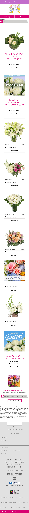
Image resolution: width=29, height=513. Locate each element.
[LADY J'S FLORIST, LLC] (14, 13)
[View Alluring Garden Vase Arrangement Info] (14, 39)
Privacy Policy (4, 507)
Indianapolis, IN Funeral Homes (9, 497)
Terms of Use (25, 507)
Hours (25, 512)
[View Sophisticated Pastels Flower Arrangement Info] (14, 236)
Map (15, 512)
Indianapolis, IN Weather (8, 502)
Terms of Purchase (15, 507)
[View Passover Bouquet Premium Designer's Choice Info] (14, 270)
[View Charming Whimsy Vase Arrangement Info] (14, 166)
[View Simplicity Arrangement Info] (14, 131)
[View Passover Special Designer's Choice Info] (14, 341)
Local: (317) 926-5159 (14, 467)
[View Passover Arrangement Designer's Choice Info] (14, 85)
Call (5, 512)
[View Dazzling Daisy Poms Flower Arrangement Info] (14, 201)
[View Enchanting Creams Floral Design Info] (14, 305)
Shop (8, 17)
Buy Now (14, 67)
